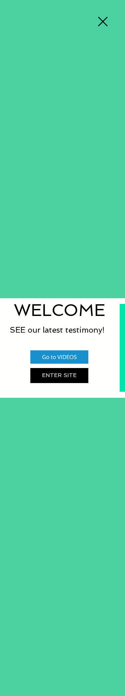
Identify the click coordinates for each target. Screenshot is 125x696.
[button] (102, 21)
